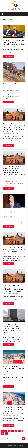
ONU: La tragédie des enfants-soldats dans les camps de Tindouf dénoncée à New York (14, 249)
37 (2, 433)
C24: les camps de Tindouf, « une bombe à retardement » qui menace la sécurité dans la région (14, 42)
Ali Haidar (16, 46)
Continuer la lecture (8, 56)
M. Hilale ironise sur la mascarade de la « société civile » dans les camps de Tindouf (14, 212)
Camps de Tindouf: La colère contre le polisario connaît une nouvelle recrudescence (12, 86)
